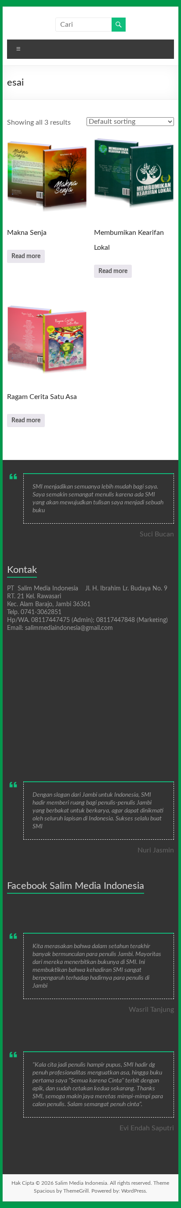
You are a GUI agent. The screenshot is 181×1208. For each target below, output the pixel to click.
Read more (25, 256)
